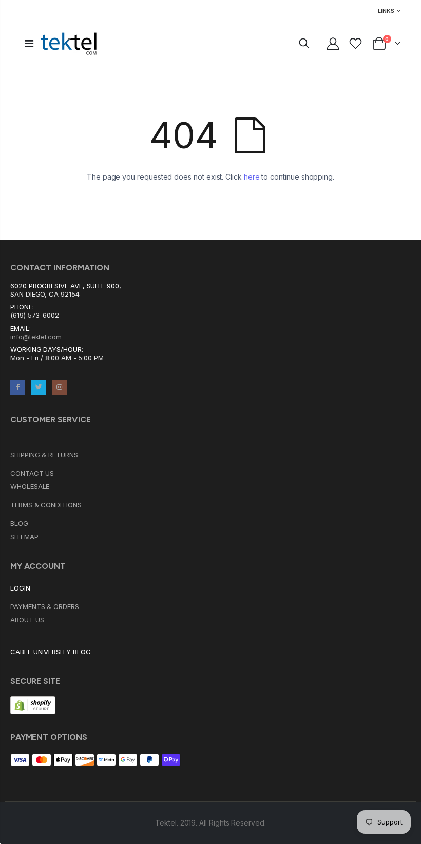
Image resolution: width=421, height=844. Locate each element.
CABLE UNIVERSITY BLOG (50, 651)
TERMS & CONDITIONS (46, 505)
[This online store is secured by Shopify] (32, 704)
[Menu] (29, 43)
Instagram (59, 387)
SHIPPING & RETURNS (44, 454)
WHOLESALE (29, 486)
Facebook (17, 387)
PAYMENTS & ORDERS (44, 606)
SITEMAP (24, 537)
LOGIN (20, 588)
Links (386, 10)
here (252, 176)
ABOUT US (27, 620)
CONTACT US (32, 473)
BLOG (19, 523)
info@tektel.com (36, 336)
